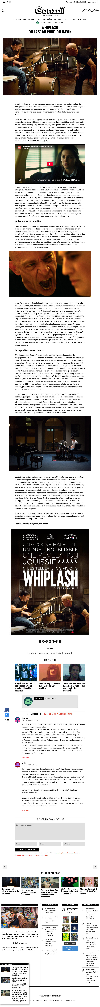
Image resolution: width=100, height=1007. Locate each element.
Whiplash (67, 653)
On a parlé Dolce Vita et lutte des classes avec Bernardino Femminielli (49, 893)
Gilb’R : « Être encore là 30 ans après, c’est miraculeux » (69, 891)
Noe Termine (47, 23)
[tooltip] (83, 10)
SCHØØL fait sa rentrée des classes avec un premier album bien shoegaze (25, 687)
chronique (32, 653)
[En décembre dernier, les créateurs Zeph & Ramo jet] (74, 937)
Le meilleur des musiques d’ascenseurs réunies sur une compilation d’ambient (74, 687)
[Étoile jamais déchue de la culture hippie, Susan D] (74, 919)
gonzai (53, 653)
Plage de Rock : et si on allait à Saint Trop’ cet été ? (88, 891)
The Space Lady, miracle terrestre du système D (10, 891)
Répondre (25, 757)
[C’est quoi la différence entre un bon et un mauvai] (74, 928)
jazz (59, 653)
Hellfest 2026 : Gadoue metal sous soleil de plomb (91, 945)
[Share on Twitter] (7, 716)
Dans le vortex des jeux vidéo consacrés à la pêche (29, 892)
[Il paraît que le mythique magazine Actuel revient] (66, 919)
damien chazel (43, 653)
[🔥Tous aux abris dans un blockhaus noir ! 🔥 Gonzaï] (66, 937)
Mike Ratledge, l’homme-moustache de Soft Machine (50, 685)
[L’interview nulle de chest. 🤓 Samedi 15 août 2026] (66, 928)
